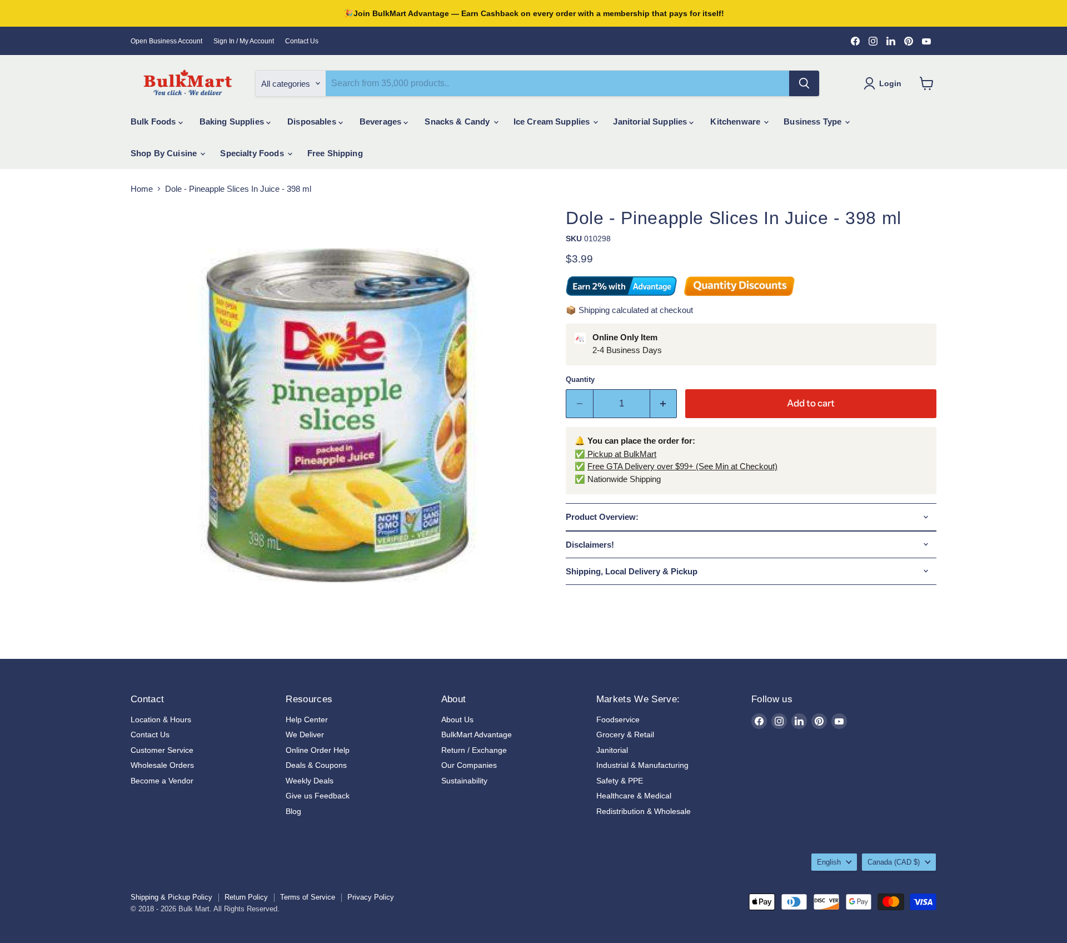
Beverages (382, 121)
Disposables (312, 121)
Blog (293, 811)
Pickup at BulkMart (620, 454)
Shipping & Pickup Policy (171, 897)
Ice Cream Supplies (552, 121)
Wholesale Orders (162, 765)
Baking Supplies (233, 121)
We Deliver (305, 734)
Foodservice (618, 719)
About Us (457, 719)
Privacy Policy (370, 897)
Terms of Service (307, 897)
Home (142, 188)
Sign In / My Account (243, 41)
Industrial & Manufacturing (642, 765)
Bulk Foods (154, 121)
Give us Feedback (318, 795)
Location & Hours (161, 719)
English (829, 862)
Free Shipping (335, 153)
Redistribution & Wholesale (643, 811)
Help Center (307, 719)
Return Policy (246, 897)
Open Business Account (166, 41)
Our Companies (469, 765)
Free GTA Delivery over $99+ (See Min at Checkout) (682, 466)
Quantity (580, 379)
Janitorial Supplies (651, 121)
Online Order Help (318, 750)
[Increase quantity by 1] (663, 403)
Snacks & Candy (458, 121)
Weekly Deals (309, 780)
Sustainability (464, 780)
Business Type (814, 121)
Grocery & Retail (625, 734)
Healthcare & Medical (633, 795)
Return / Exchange (474, 750)
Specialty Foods (253, 153)
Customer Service (162, 750)
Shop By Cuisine (165, 153)
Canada (893, 862)
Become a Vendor (162, 780)
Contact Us (301, 41)
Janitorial (612, 750)
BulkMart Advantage (476, 734)
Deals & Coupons (316, 765)
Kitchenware (736, 121)
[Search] (804, 83)
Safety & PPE (619, 780)
